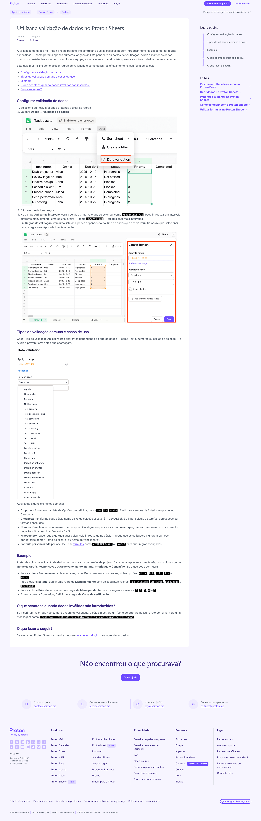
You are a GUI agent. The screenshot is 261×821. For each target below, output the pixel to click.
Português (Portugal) (236, 801)
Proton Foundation (186, 757)
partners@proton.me (212, 705)
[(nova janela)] (11, 742)
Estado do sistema (20, 801)
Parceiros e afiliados (228, 751)
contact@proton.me (45, 705)
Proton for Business (103, 769)
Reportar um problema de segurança (104, 801)
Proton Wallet (58, 769)
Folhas (65, 12)
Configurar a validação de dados (41, 72)
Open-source (141, 761)
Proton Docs (58, 775)
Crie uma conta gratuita (217, 3)
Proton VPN (57, 757)
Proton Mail (57, 739)
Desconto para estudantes (149, 767)
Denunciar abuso (43, 801)
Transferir (62, 3)
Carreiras (181, 763)
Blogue (179, 781)
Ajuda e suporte (226, 745)
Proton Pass (57, 763)
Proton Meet (99, 745)
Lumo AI (97, 751)
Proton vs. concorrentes (147, 779)
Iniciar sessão (242, 3)
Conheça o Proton (82, 3)
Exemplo (26, 81)
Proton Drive (46, 12)
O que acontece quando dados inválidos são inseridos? (55, 85)
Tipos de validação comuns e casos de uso (48, 76)
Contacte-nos (225, 773)
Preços (117, 3)
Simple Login (99, 763)
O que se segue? (31, 89)
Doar (178, 775)
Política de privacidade (19, 812)
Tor (136, 754)
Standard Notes (101, 757)
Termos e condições (40, 812)
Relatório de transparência (63, 812)
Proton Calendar (60, 745)
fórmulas (78, 544)
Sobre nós (181, 739)
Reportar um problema (68, 801)
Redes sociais (225, 739)
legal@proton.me (154, 705)
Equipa (179, 745)
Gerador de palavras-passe (149, 739)
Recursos (103, 3)
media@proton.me (99, 705)
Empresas (46, 3)
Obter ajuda (130, 677)
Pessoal (31, 3)
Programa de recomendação (233, 757)
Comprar (180, 769)
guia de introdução (87, 635)
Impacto (180, 751)
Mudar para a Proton (103, 781)
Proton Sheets (59, 781)
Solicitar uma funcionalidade (144, 801)
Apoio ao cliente (20, 12)
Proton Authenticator (104, 739)
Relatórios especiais (145, 773)
